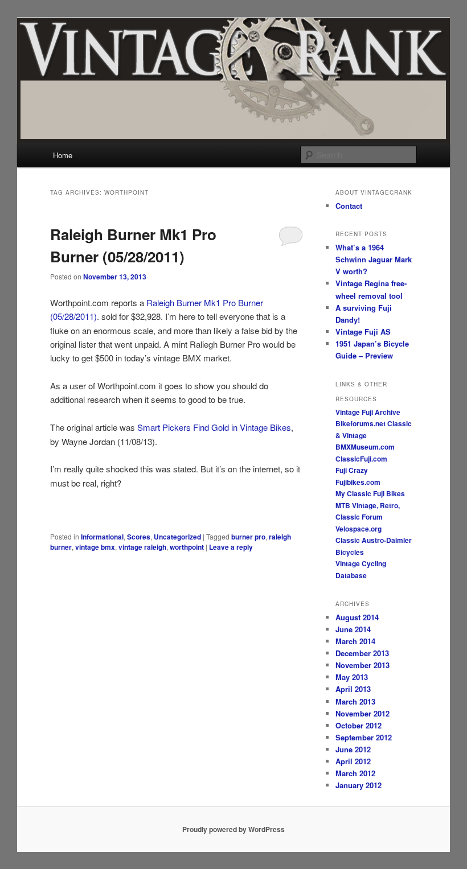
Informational (102, 537)
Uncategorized (177, 537)
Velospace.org (358, 529)
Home (62, 155)
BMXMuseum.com (365, 447)
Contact (348, 205)
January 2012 (358, 785)
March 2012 (355, 773)
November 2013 (362, 665)
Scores (138, 537)
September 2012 (363, 737)
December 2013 (362, 653)
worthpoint (187, 547)
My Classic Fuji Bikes (370, 493)
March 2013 (355, 701)
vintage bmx (95, 547)
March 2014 (355, 641)
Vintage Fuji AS (363, 331)
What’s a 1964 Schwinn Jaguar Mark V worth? (373, 259)
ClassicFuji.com (361, 459)
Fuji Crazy (351, 470)
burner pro (248, 537)
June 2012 (353, 749)
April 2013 (353, 688)
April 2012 (353, 761)
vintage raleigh (142, 547)
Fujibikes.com (357, 482)
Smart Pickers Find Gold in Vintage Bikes (214, 427)
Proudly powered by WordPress (233, 829)
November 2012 (362, 713)
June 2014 (353, 629)
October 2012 (358, 725)
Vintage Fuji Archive (367, 412)
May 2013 (351, 677)
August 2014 (357, 617)
